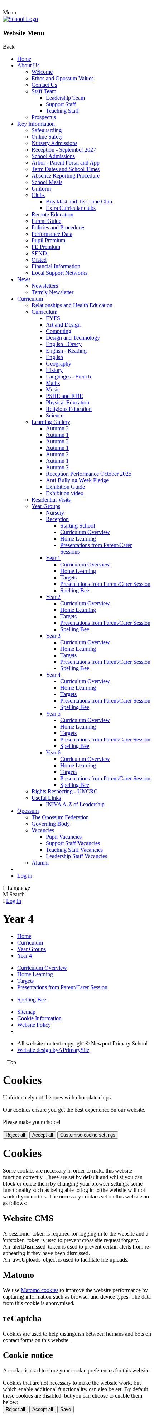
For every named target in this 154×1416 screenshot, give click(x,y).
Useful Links (46, 798)
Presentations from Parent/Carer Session (105, 584)
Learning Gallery (51, 422)
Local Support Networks (59, 273)
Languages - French (68, 376)
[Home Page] (20, 19)
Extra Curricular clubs (71, 208)
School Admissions (53, 156)
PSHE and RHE (64, 396)
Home (24, 59)
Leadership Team (65, 98)
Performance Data (52, 234)
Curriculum (30, 299)
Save (65, 1409)
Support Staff (61, 104)
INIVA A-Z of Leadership (75, 804)
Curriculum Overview (85, 532)
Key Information (36, 124)
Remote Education (52, 214)
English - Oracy (64, 344)
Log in (24, 876)
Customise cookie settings (87, 1135)
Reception (57, 519)
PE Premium (46, 247)
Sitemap (26, 1012)
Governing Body (51, 824)
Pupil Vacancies (64, 837)
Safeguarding (47, 130)
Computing (58, 331)
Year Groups (46, 506)
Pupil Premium (48, 240)
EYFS (53, 318)
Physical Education (67, 402)
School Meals (47, 182)
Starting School (77, 526)
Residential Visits (51, 500)
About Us (28, 65)
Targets (68, 577)
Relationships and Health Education (72, 305)
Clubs (38, 195)
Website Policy (34, 1025)
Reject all (15, 1135)
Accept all (42, 1135)
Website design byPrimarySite (53, 1050)
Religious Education (69, 409)
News (23, 279)
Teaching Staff (62, 111)
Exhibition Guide (65, 487)
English (54, 357)
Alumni (40, 863)
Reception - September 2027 (64, 150)
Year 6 (53, 752)
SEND (39, 253)
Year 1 (53, 558)
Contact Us (44, 85)
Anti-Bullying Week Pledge (77, 480)
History (54, 370)
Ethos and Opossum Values (62, 78)
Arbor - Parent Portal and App (66, 163)
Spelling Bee (74, 590)
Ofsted (39, 260)
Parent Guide (46, 221)
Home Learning (78, 539)
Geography (58, 363)
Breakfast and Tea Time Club (79, 201)
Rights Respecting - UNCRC (65, 791)
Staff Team (44, 91)
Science (54, 415)
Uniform (41, 188)
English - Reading (66, 351)
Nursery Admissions (54, 143)
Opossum (28, 811)
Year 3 (53, 636)
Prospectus (44, 117)
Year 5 (53, 714)
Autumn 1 (57, 435)
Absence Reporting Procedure (66, 175)
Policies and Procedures (58, 227)
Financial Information (56, 266)
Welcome (42, 72)
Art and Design (63, 325)
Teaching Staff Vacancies (74, 850)
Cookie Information (39, 1018)
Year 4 (53, 675)
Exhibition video (64, 493)
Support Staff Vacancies (73, 843)
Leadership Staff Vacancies (76, 856)
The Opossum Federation (60, 817)
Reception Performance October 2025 (88, 474)
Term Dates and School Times (66, 169)
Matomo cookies (39, 1290)
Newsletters (45, 286)
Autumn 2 (57, 428)
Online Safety (47, 137)
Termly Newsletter (52, 292)
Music (53, 389)
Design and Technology (73, 338)
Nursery (55, 513)
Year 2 (53, 597)
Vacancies (43, 830)
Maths (53, 383)
